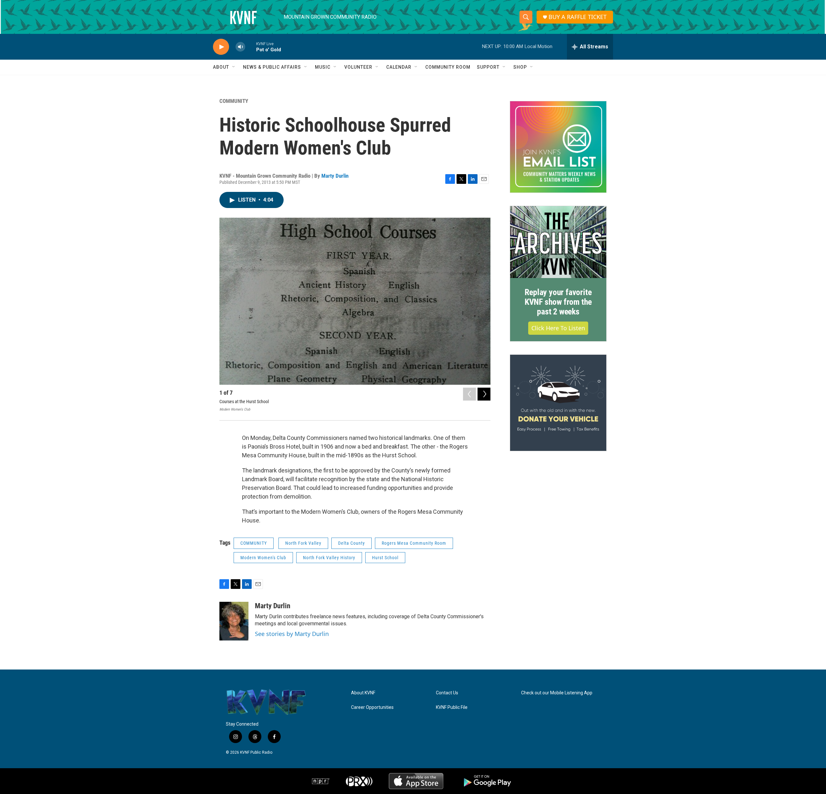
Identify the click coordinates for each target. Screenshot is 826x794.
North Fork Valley (303, 543)
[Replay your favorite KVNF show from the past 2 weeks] (558, 242)
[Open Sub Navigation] (234, 67)
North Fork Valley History (329, 557)
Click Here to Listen (558, 328)
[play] (221, 47)
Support (488, 67)
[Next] (484, 394)
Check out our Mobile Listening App (556, 692)
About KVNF (363, 692)
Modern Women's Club (263, 557)
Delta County (351, 543)
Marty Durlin (334, 176)
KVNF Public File (452, 707)
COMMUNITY (233, 101)
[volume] (240, 47)
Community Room (447, 67)
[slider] (251, 46)
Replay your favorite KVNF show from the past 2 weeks (558, 301)
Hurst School (385, 557)
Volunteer (358, 67)
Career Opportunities (372, 707)
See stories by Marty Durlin (292, 634)
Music (322, 67)
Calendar (398, 67)
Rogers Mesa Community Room (414, 543)
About (221, 67)
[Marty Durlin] (233, 621)
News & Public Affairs (272, 67)
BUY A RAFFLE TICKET (578, 17)
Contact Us (447, 692)
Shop (520, 67)
